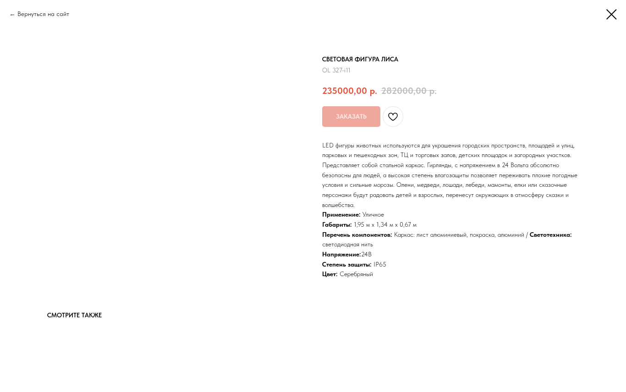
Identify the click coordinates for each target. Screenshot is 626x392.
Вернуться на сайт (43, 13)
